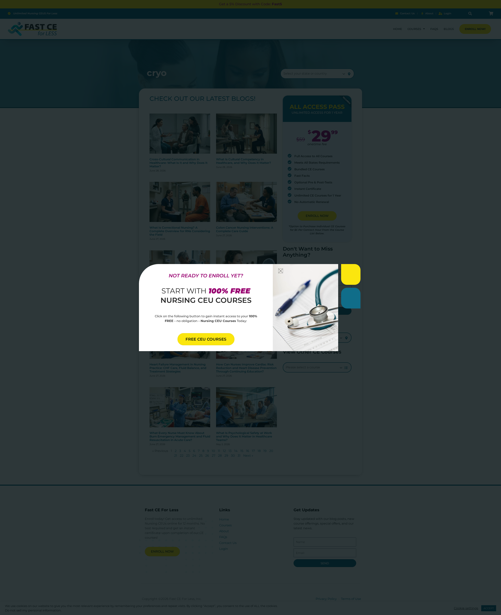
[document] (250, 307)
